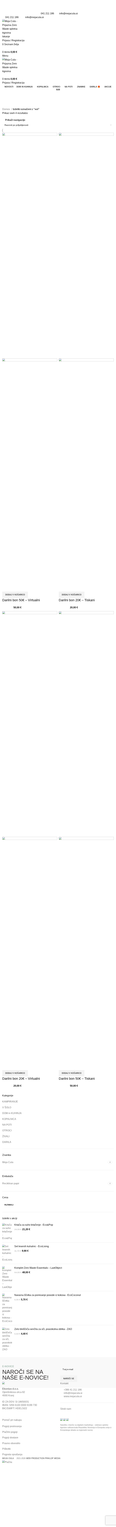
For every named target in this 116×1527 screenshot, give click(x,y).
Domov (6, 109)
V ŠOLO (6, 1107)
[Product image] (29, 471)
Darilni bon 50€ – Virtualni (21, 600)
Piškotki (6, 1449)
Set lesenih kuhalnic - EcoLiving (31, 1246)
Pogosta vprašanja (12, 1454)
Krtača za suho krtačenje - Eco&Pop (33, 1225)
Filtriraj (8, 1205)
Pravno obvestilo (11, 1443)
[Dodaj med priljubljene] (14, 588)
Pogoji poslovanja (12, 1426)
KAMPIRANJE (10, 1101)
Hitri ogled (6, 588)
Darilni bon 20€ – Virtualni (21, 1078)
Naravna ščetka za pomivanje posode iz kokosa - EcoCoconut (47, 1295)
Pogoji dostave (10, 1437)
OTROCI (7, 1130)
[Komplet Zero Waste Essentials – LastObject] (7, 1277)
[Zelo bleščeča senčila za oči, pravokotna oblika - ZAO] (7, 1339)
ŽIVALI (6, 1136)
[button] (15, 595)
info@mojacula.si (68, 13)
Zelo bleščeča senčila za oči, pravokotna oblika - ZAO (43, 1329)
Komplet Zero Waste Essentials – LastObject (38, 1268)
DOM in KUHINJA (12, 1113)
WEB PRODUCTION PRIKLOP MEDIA (43, 1458)
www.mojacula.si (73, 1396)
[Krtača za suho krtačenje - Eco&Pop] (7, 1231)
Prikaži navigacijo (15, 120)
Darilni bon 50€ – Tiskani (77, 1078)
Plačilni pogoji (10, 1432)
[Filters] (4, 1468)
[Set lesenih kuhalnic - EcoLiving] (7, 1253)
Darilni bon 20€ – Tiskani (77, 600)
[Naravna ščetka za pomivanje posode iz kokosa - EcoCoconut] (7, 1308)
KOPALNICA (9, 1119)
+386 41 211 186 (73, 1389)
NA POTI (7, 1124)
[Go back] (6, 94)
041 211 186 (47, 13)
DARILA (6, 1142)
